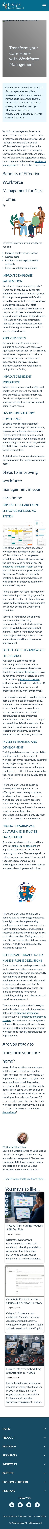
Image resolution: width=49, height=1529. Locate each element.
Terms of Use (25, 1516)
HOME (6, 1428)
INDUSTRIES (10, 1464)
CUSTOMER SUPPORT (15, 1481)
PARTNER (8, 1473)
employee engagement (24, 845)
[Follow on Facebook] (28, 1504)
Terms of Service (10, 1516)
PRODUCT (9, 1437)
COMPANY (9, 1490)
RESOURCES (10, 1455)
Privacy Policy (40, 1516)
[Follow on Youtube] (20, 1504)
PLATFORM (9, 1446)
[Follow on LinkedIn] (11, 1504)
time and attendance (28, 1012)
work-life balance (26, 671)
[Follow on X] (37, 1504)
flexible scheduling (30, 679)
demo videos (9, 1112)
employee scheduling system (18, 566)
